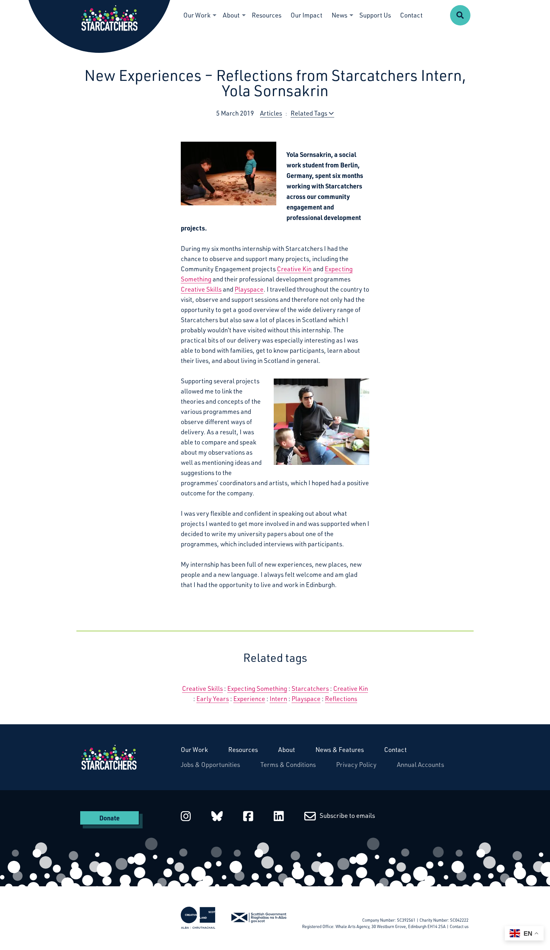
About (286, 750)
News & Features (339, 750)
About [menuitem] (231, 15)
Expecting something (257, 688)
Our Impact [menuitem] (306, 15)
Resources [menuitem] (266, 15)
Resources (243, 750)
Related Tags (309, 113)
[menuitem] (460, 15)
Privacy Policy (356, 765)
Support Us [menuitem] (375, 15)
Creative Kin (294, 269)
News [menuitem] (339, 15)
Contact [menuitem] (411, 15)
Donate (109, 818)
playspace (306, 699)
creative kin (350, 688)
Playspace (249, 289)
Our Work (194, 750)
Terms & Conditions (288, 765)
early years (212, 699)
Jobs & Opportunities (210, 765)
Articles (271, 113)
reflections (341, 699)
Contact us (459, 926)
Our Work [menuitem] (196, 15)
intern (278, 699)
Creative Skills (201, 289)
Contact (395, 750)
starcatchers (310, 688)
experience (249, 699)
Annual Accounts (420, 765)
